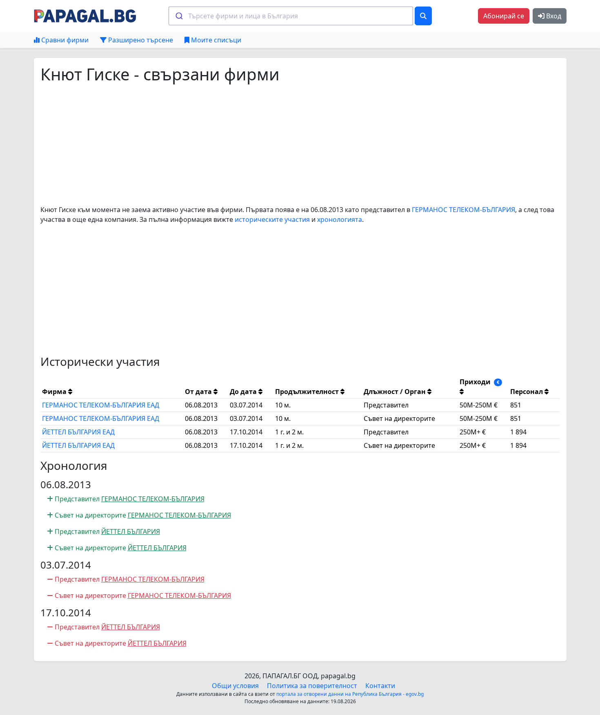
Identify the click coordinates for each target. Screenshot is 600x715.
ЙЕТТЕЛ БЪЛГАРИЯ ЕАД (78, 431)
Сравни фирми (64, 39)
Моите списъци (215, 39)
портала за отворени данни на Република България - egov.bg (350, 694)
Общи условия (235, 685)
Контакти (380, 685)
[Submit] (178, 16)
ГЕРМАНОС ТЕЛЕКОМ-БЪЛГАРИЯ (463, 209)
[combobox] (291, 16)
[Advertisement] (285, 144)
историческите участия (272, 219)
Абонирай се (503, 15)
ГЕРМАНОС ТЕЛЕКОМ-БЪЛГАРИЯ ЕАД (100, 405)
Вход (552, 15)
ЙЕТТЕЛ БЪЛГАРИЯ (130, 531)
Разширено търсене (140, 39)
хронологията (339, 219)
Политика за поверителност (312, 685)
